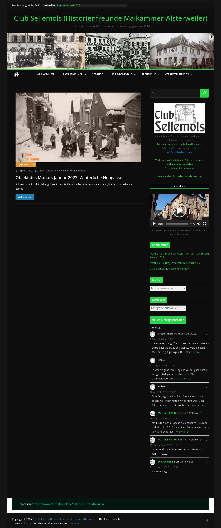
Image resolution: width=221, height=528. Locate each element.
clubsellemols (157, 268)
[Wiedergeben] (154, 223)
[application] (179, 210)
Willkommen (45, 74)
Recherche (149, 74)
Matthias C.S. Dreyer (161, 253)
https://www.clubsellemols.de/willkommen (179, 144)
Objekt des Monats (26, 164)
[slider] (177, 224)
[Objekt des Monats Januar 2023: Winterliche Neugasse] (78, 127)
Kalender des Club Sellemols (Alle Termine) (179, 176)
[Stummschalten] (199, 223)
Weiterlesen (192, 352)
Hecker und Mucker (179, 268)
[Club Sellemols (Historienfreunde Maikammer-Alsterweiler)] (110, 35)
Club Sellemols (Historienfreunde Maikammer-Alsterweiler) (110, 18)
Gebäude (97, 74)
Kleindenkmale (122, 74)
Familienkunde (73, 74)
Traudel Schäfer (45, 170)
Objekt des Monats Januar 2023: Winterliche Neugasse (69, 177)
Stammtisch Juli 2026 (68, 5)
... (207, 335)
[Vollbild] (204, 223)
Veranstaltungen (177, 74)
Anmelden (179, 186)
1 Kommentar (79, 170)
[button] (56, 74)
